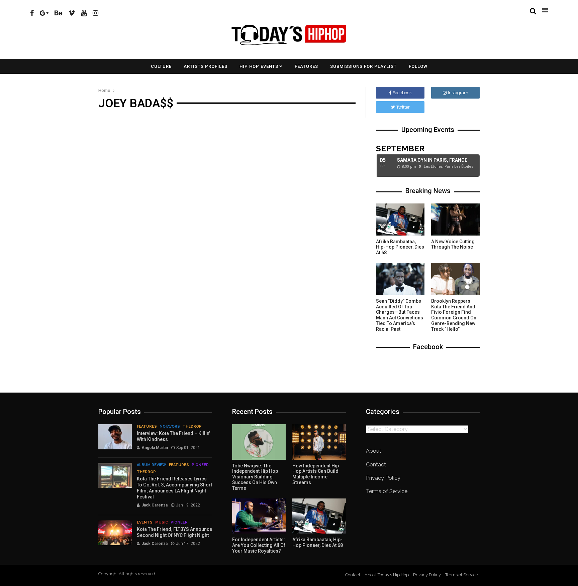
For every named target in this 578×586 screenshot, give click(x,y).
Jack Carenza (154, 505)
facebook (402, 92)
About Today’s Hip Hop (387, 574)
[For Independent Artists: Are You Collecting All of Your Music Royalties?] (259, 516)
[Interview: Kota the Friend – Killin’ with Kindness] (115, 436)
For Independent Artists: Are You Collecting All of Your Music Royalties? (258, 545)
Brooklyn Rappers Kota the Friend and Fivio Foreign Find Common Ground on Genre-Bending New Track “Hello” (453, 315)
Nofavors (170, 426)
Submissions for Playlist (363, 66)
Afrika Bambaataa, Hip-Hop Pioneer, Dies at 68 (400, 247)
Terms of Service (386, 491)
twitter (403, 107)
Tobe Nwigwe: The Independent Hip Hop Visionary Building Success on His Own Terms (255, 477)
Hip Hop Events (258, 66)
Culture (161, 66)
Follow (418, 66)
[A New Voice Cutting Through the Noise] (455, 219)
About (373, 451)
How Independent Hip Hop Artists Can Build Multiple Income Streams (315, 474)
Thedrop (192, 426)
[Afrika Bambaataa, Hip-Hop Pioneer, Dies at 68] (400, 219)
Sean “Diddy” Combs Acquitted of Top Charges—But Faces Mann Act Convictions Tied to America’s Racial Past (399, 315)
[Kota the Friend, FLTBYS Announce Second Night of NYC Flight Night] (115, 532)
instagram (458, 92)
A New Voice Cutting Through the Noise (453, 244)
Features (306, 66)
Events (145, 522)
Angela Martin (154, 447)
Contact (376, 464)
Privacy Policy (383, 478)
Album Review (151, 465)
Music (161, 522)
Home (104, 90)
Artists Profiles (205, 66)
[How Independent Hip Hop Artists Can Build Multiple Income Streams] (319, 442)
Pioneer (200, 465)
